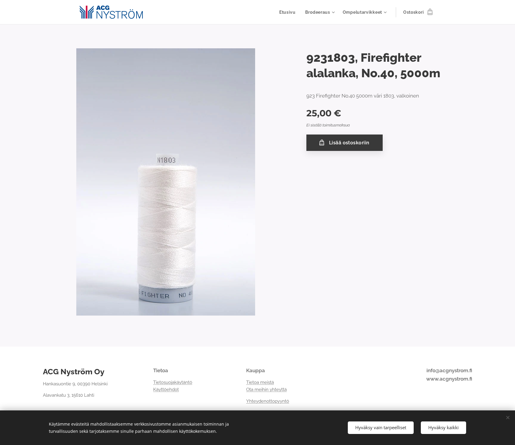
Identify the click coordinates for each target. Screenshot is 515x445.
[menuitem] (289, 12)
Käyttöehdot (166, 389)
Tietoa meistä (260, 382)
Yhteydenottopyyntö (267, 401)
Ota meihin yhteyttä (266, 389)
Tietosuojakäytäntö (172, 382)
